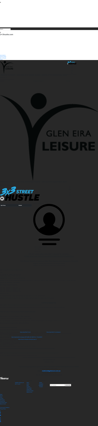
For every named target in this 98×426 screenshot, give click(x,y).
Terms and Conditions (4, 407)
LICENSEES (2, 17)
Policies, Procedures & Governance (7, 15)
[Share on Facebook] (49, 411)
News (28, 382)
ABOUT (1, 5)
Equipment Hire (3, 10)
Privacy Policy (3, 409)
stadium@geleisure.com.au (51, 371)
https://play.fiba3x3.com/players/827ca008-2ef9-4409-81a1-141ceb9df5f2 (26, 337)
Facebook (41, 385)
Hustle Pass (29, 389)
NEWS (1, 4)
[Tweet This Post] (49, 412)
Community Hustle (4, 6)
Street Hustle (3, 8)
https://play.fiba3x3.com (25, 332)
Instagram (41, 384)
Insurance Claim (30, 390)
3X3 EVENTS (2, 22)
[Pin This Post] (49, 414)
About (28, 384)
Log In (1, 26)
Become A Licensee (4, 20)
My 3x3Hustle (3, 25)
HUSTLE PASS (3, 24)
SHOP (1, 16)
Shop (28, 385)
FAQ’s (1, 13)
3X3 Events (29, 388)
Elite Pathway (3, 9)
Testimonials (3, 12)
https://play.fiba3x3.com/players (54, 332)
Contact (28, 386)
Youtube (41, 386)
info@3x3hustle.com (19, 382)
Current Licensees (4, 19)
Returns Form (29, 392)
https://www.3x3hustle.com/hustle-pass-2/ (27, 339)
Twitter (40, 382)
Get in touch (17, 384)
